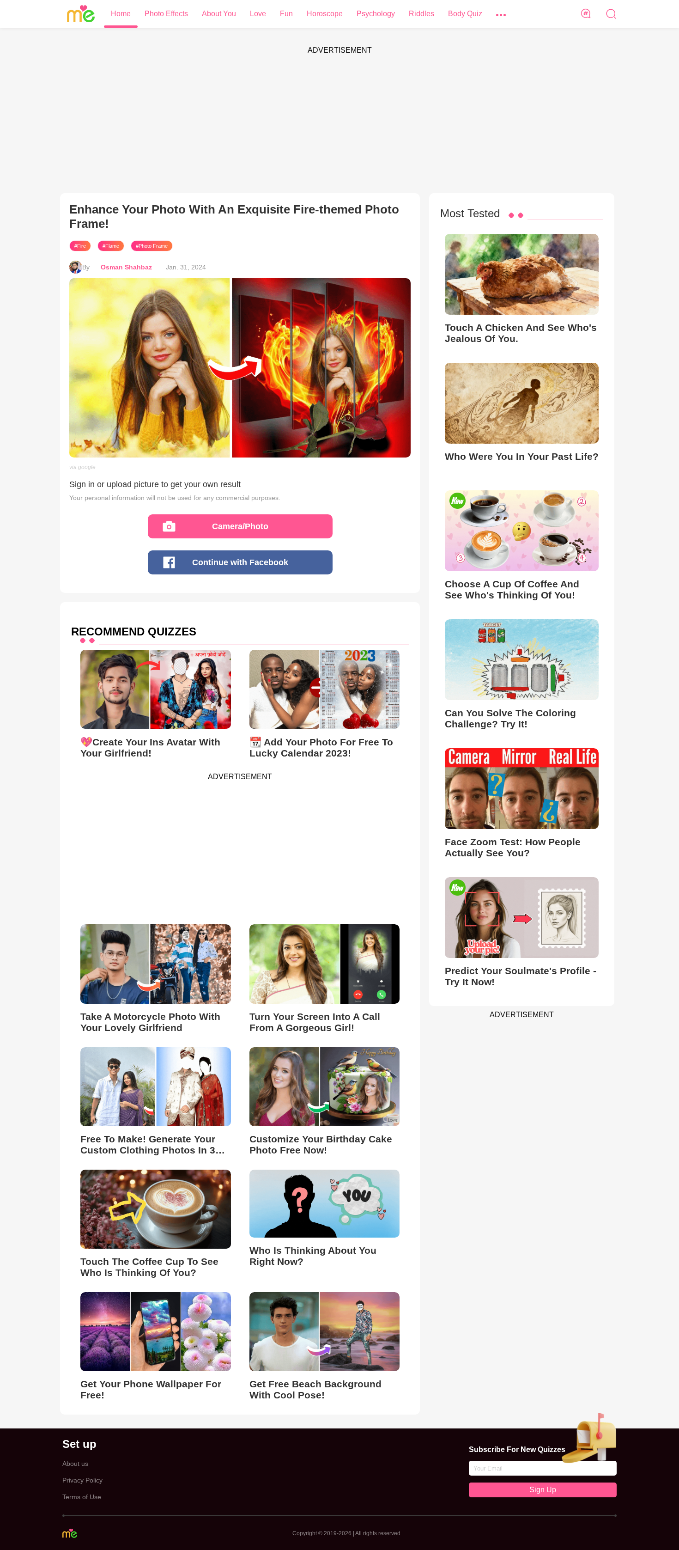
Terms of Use (81, 1497)
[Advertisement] (339, 124)
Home (121, 14)
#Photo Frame (152, 246)
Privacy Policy (82, 1480)
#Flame (111, 246)
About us (75, 1463)
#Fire (80, 246)
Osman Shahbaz (126, 267)
